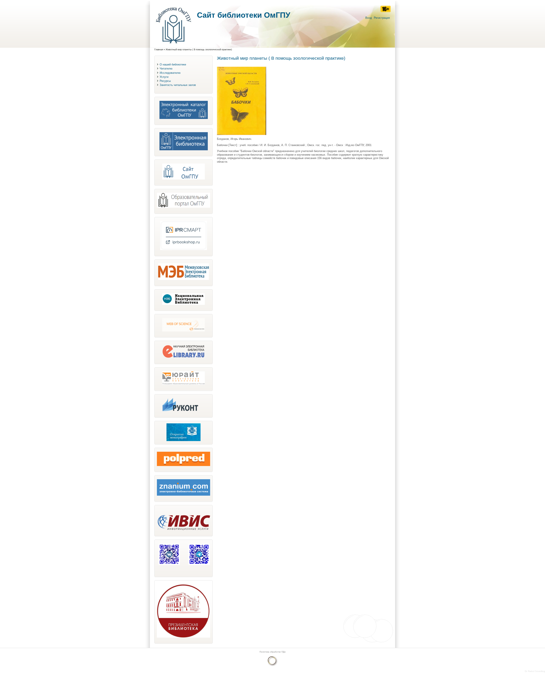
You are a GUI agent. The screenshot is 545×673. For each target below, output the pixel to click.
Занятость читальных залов (178, 85)
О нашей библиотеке (173, 64)
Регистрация (382, 17)
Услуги (164, 76)
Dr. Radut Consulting (535, 671)
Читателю (166, 68)
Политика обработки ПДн (273, 652)
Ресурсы (165, 80)
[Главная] (173, 45)
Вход (368, 17)
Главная (158, 49)
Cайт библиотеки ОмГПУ (243, 15)
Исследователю (170, 72)
